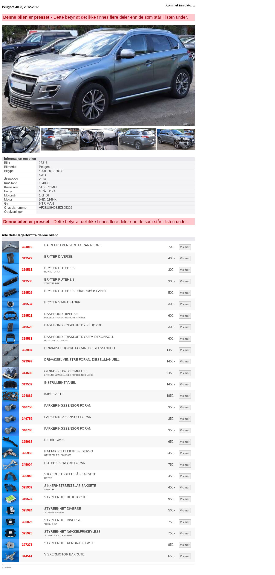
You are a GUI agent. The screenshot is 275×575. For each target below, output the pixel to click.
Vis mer (184, 247)
